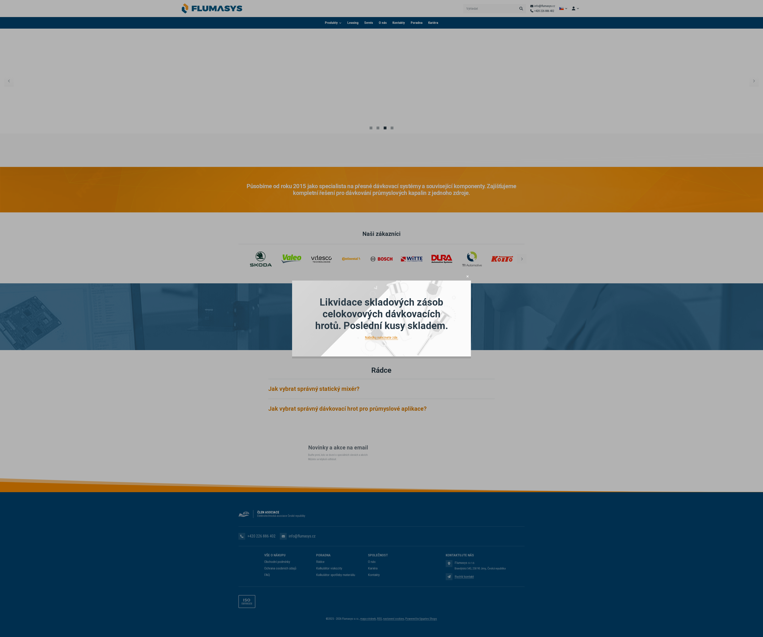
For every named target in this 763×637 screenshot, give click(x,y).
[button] (467, 276)
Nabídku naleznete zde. (381, 337)
